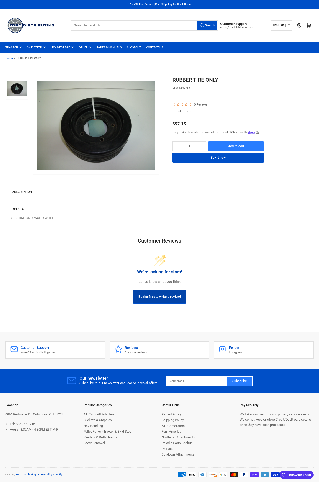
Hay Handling (93, 426)
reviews (142, 352)
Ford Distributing (26, 474)
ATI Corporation (173, 426)
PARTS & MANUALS (109, 47)
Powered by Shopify (50, 474)
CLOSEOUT (134, 47)
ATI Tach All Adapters (99, 414)
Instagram (235, 352)
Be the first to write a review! (159, 297)
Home (9, 58)
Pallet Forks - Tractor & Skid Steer (108, 431)
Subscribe (239, 381)
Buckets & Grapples (98, 420)
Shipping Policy (173, 420)
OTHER (83, 47)
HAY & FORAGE (60, 47)
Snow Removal (94, 443)
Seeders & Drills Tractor (101, 437)
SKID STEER (34, 47)
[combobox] (144, 25)
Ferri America (171, 431)
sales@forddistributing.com (38, 352)
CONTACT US (154, 47)
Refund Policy (171, 414)
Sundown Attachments (178, 454)
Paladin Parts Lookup (177, 443)
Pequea (167, 449)
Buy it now (218, 158)
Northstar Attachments (178, 437)
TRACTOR (11, 47)
